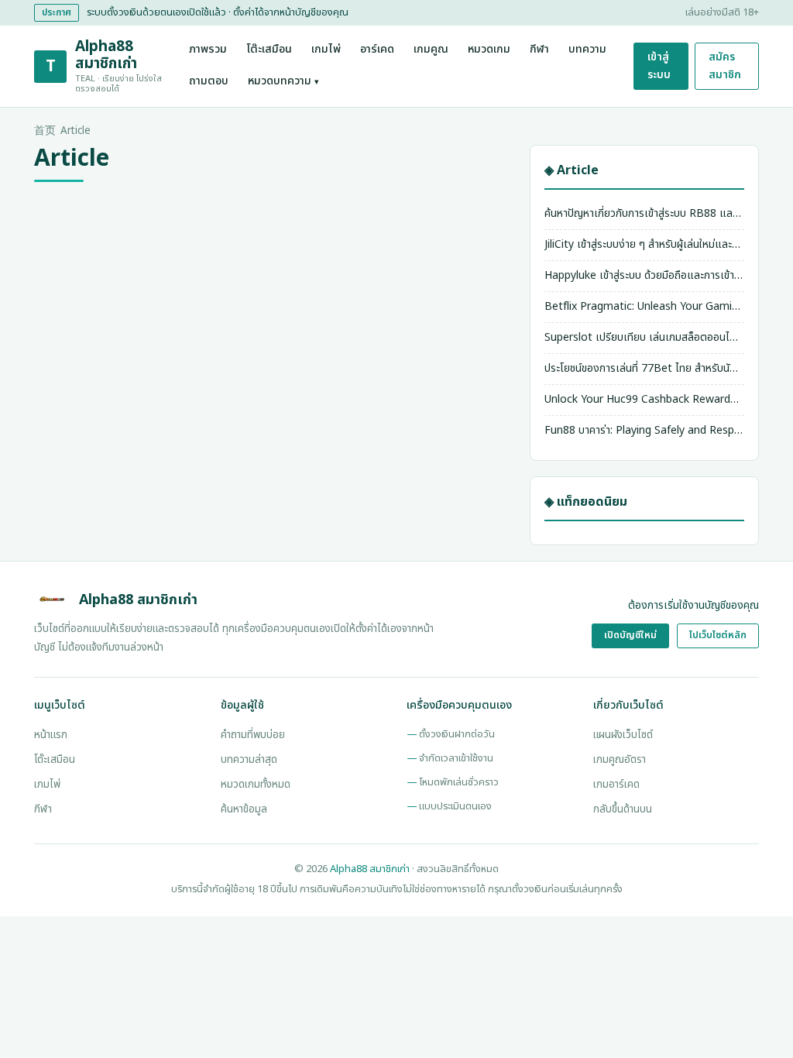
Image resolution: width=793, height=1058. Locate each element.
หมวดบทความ (283, 81)
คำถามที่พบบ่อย (253, 735)
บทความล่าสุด (249, 760)
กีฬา (539, 49)
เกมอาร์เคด (616, 784)
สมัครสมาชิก (725, 65)
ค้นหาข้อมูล (244, 809)
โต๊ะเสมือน (269, 49)
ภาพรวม (208, 49)
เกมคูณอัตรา (619, 760)
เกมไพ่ (326, 49)
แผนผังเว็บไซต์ (623, 735)
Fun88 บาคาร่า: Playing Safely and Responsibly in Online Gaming (644, 430)
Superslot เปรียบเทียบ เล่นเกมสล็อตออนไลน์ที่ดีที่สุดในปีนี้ (644, 337)
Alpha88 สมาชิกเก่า (370, 869)
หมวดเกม (489, 49)
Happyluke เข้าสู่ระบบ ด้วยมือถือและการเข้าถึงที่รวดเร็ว (644, 275)
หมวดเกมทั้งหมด (255, 784)
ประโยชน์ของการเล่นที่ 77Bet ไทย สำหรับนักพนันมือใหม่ (644, 368)
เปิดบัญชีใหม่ (630, 635)
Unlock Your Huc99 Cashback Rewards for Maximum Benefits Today (644, 399)
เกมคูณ (431, 49)
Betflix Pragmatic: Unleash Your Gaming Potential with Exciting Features (644, 306)
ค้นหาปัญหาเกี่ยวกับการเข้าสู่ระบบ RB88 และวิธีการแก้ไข (644, 213)
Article (75, 131)
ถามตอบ (208, 81)
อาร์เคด (377, 49)
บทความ (587, 49)
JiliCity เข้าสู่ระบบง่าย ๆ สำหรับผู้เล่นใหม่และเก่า (644, 244)
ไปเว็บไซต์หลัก (718, 635)
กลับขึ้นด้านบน (622, 809)
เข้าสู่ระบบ (659, 65)
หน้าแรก (50, 735)
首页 (45, 131)
